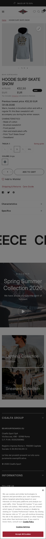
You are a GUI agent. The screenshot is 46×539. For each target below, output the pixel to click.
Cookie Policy (28, 522)
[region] (23, 513)
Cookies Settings (23, 527)
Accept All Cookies (23, 534)
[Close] (43, 490)
